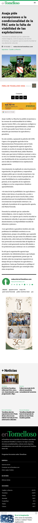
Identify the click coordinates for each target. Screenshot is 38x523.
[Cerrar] (36, 513)
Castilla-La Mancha (15, 49)
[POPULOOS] (19, 109)
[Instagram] (17, 284)
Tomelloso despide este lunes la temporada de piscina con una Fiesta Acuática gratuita (26, 415)
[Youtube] (32, 284)
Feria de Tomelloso (6, 410)
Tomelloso (4, 386)
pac (32, 292)
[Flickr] (14, 284)
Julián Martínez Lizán (23, 292)
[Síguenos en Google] (8, 115)
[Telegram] (24, 284)
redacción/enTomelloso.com (23, 46)
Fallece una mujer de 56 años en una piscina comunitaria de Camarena (27, 390)
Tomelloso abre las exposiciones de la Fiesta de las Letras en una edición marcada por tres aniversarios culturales (9, 416)
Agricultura (5, 49)
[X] (17, 97)
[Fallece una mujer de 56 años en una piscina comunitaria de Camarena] (27, 379)
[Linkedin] (19, 284)
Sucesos (21, 386)
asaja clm (22, 289)
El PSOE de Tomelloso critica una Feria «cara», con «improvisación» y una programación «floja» (10, 391)
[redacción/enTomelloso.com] (6, 282)
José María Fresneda (8, 292)
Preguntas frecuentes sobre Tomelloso (14, 454)
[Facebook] (13, 97)
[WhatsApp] (25, 97)
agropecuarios (13, 289)
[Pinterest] (21, 97)
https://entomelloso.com (18, 281)
